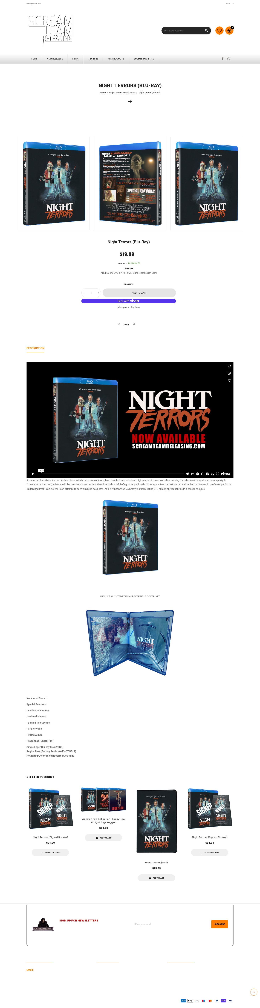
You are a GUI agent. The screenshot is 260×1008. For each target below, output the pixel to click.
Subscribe (220, 924)
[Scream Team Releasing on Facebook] (222, 59)
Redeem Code (175, 969)
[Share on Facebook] (134, 324)
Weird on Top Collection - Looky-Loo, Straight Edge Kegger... (103, 820)
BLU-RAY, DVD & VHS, (115, 273)
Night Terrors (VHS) (156, 862)
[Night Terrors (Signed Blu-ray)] (130, 101)
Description (35, 348)
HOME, (129, 273)
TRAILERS (93, 58)
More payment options (129, 307)
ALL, (103, 273)
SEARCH (102, 975)
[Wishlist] (219, 30)
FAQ (99, 969)
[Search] (206, 30)
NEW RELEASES (55, 58)
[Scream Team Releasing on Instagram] (228, 59)
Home (34, 58)
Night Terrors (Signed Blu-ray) (50, 837)
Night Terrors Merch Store (144, 273)
